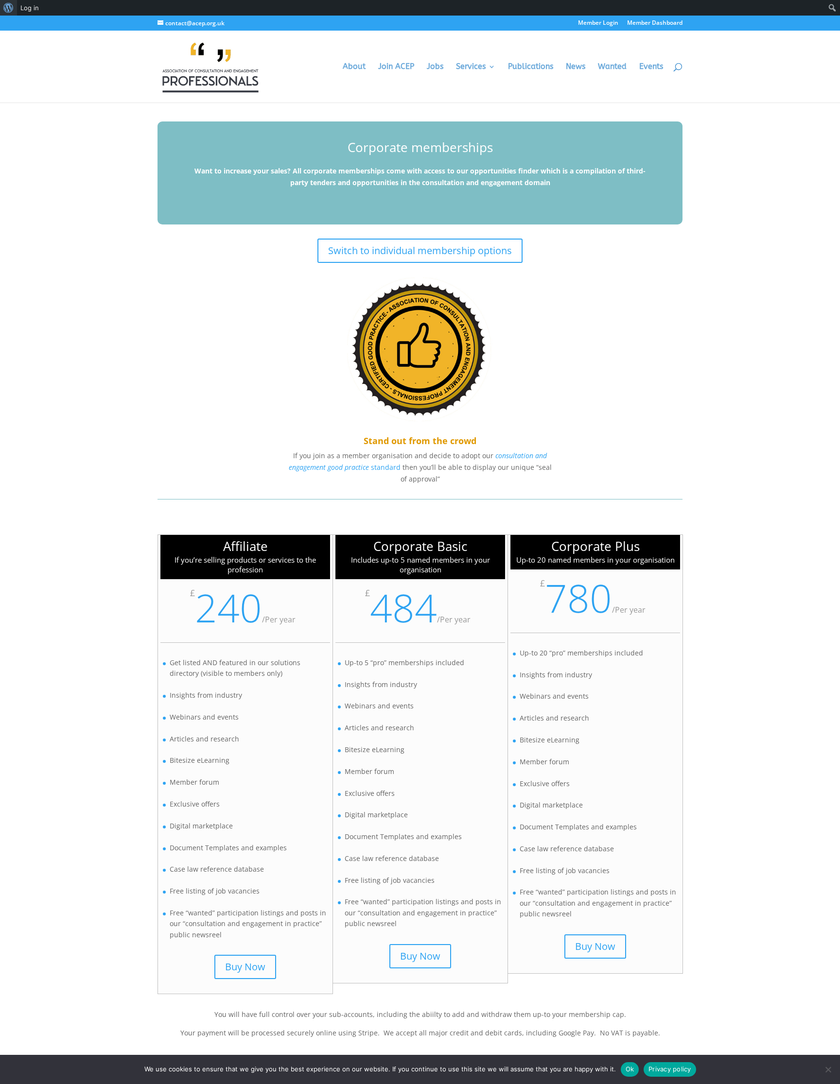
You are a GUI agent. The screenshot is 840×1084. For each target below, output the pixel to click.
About (354, 67)
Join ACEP (396, 67)
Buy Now (245, 966)
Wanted (612, 67)
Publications (530, 67)
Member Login (598, 23)
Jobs (435, 67)
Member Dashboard (654, 23)
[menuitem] (8, 8)
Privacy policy (669, 1069)
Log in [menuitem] (29, 8)
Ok (630, 1069)
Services (471, 67)
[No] (828, 1069)
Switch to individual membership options (420, 250)
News (575, 67)
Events (651, 67)
